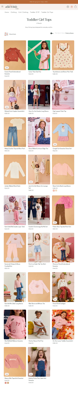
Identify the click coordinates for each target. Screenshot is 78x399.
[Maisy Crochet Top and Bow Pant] (15, 132)
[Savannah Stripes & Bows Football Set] (15, 247)
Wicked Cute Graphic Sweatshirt (14, 111)
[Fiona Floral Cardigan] (63, 287)
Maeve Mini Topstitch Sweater (14, 378)
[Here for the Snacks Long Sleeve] (39, 95)
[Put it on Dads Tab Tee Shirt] (39, 247)
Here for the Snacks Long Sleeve (39, 111)
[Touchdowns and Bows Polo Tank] (63, 55)
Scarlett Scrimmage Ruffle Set (38, 227)
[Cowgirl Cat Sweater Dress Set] (63, 132)
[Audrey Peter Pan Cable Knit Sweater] (39, 362)
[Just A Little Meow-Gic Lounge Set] (39, 169)
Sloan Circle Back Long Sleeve (62, 186)
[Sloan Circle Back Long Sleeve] (63, 169)
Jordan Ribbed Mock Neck (12, 186)
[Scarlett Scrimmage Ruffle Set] (39, 210)
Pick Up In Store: (60, 33)
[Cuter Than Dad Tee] (39, 55)
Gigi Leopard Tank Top (59, 111)
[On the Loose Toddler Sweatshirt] (63, 324)
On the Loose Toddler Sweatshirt (63, 341)
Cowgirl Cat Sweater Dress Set (62, 148)
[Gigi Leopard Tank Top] (63, 95)
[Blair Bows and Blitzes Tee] (39, 287)
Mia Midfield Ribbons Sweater (14, 341)
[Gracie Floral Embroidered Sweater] (15, 55)
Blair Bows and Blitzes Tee (37, 303)
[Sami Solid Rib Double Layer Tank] (15, 210)
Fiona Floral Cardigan (59, 303)
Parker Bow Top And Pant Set (62, 227)
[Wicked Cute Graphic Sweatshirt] (15, 95)
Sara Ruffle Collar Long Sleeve (14, 303)
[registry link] (72, 7)
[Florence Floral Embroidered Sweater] (63, 247)
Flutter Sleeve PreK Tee (36, 341)
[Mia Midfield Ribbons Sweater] (15, 324)
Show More (39, 389)
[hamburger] (2, 6)
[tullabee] (11, 7)
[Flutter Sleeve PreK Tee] (39, 324)
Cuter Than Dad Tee (35, 72)
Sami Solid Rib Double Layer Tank (15, 227)
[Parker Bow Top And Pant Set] (63, 210)
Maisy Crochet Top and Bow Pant (15, 148)
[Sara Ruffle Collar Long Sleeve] (15, 287)
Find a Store (70, 33)
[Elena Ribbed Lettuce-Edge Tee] (39, 132)
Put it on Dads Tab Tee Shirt (37, 264)
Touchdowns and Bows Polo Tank (63, 72)
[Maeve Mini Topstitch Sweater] (15, 362)
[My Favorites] (23, 43)
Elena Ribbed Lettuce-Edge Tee (38, 148)
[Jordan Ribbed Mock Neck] (15, 169)
